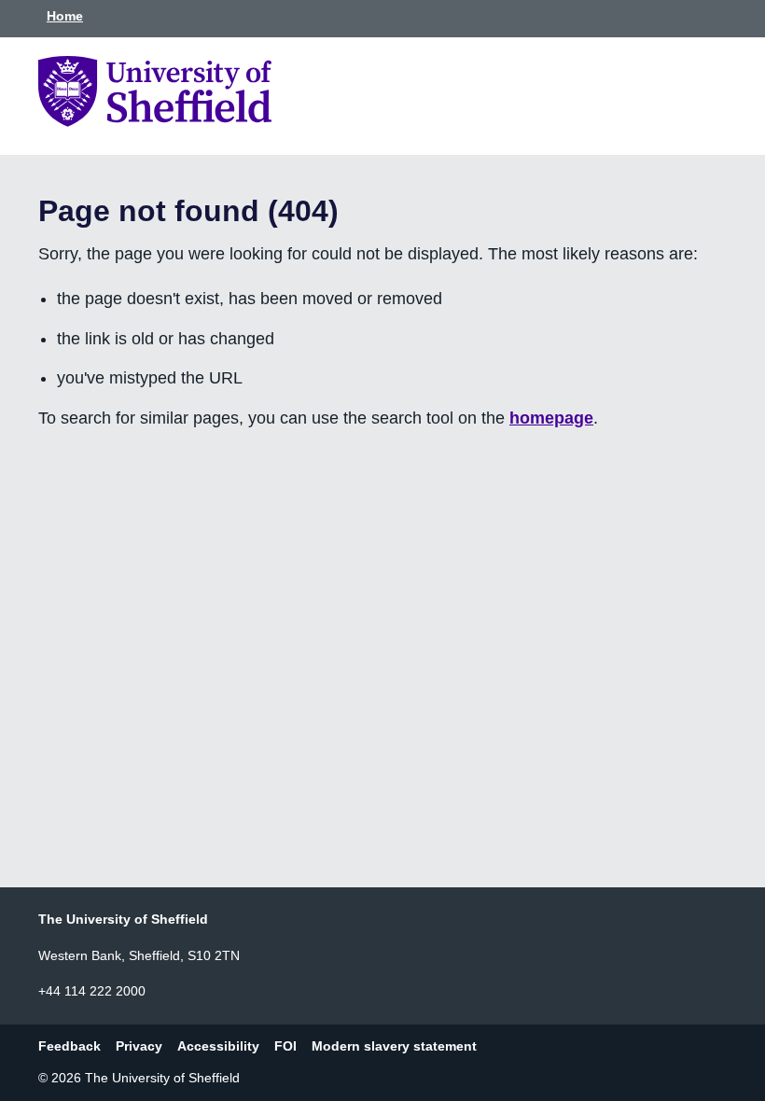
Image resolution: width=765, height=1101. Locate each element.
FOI (285, 1045)
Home (65, 15)
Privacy (139, 1045)
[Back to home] (154, 121)
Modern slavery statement (394, 1045)
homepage (551, 418)
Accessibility (218, 1045)
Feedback (69, 1045)
